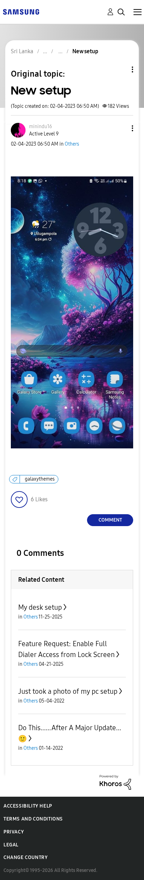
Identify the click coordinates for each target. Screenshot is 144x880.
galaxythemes (40, 479)
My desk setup (40, 607)
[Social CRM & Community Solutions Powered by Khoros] (115, 781)
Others (72, 144)
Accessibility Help (27, 806)
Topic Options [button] (120, 69)
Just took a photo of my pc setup (67, 691)
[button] (121, 128)
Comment (110, 520)
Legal (11, 845)
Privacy (13, 832)
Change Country (25, 857)
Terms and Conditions (33, 819)
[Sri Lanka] (21, 11)
